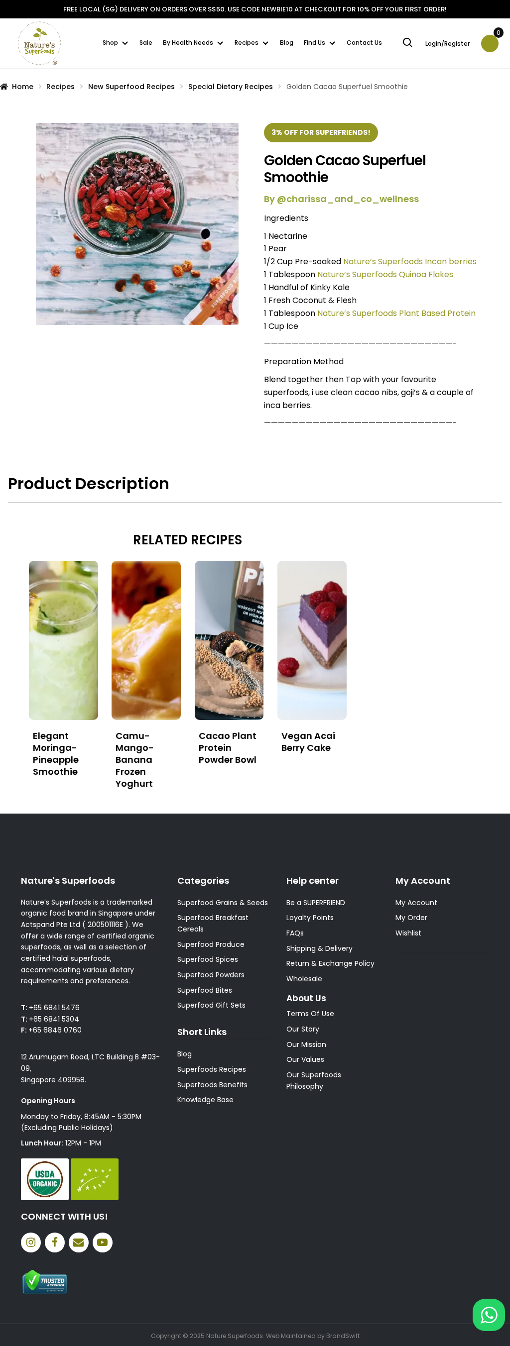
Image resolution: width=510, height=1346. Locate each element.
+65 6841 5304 (54, 1019)
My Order (411, 918)
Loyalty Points (310, 918)
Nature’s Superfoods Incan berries (410, 261)
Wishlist (408, 933)
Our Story (302, 1029)
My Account (416, 903)
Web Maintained (291, 1336)
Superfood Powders (211, 975)
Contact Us (364, 42)
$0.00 (498, 36)
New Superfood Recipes (131, 87)
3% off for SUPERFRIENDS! (321, 132)
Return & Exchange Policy (330, 963)
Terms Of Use (310, 1014)
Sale (145, 42)
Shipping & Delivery (319, 948)
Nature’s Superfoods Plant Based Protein (396, 313)
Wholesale (304, 979)
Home (22, 87)
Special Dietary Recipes (230, 87)
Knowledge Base (205, 1100)
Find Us (314, 42)
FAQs (295, 933)
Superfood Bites (204, 990)
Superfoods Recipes (211, 1069)
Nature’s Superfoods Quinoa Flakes (385, 274)
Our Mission (306, 1044)
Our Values (305, 1059)
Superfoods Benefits (212, 1085)
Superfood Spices (207, 959)
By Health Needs (188, 42)
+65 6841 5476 (54, 1008)
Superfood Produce (211, 944)
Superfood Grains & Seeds (222, 903)
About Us (306, 998)
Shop (110, 42)
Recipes (246, 42)
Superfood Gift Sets (211, 1005)
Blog (286, 42)
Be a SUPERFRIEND (315, 903)
